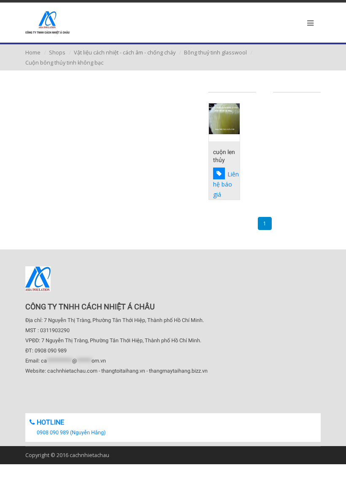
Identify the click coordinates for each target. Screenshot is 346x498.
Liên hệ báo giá (226, 184)
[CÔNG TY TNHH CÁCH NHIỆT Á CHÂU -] (47, 22)
